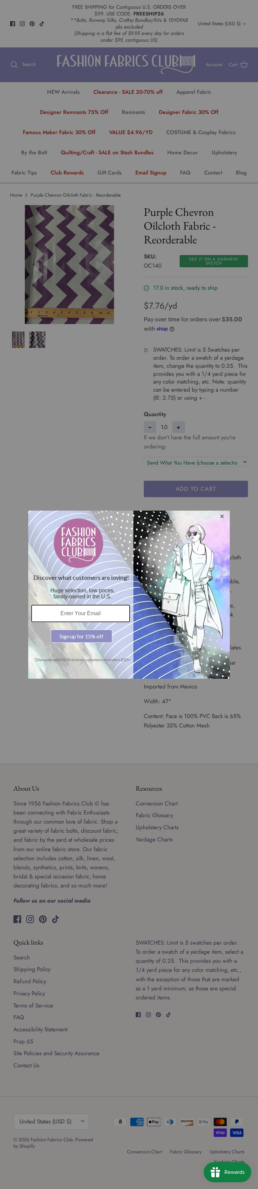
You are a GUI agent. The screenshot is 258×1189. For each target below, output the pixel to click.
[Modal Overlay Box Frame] (129, 595)
